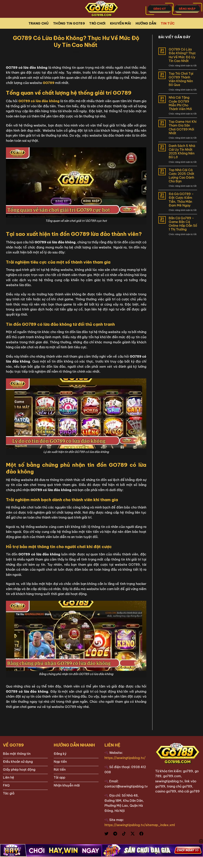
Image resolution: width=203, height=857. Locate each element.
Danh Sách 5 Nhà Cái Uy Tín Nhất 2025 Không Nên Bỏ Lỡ (182, 151)
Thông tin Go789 (69, 23)
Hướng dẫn (146, 23)
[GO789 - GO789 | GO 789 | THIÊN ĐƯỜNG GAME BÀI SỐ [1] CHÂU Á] (101, 9)
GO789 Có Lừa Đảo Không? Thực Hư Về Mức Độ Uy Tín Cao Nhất (182, 55)
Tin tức (167, 23)
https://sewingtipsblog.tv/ (125, 758)
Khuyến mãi (120, 23)
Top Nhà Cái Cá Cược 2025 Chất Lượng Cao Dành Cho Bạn (181, 175)
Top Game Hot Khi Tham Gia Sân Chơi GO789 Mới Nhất (182, 127)
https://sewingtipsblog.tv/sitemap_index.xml (139, 825)
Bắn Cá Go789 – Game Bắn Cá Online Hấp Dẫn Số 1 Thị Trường (183, 223)
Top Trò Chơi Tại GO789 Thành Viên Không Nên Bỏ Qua (181, 79)
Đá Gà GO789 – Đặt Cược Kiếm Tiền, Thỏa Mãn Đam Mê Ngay (181, 199)
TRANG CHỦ (39, 23)
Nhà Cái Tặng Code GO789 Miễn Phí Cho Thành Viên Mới (181, 103)
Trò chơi (97, 23)
